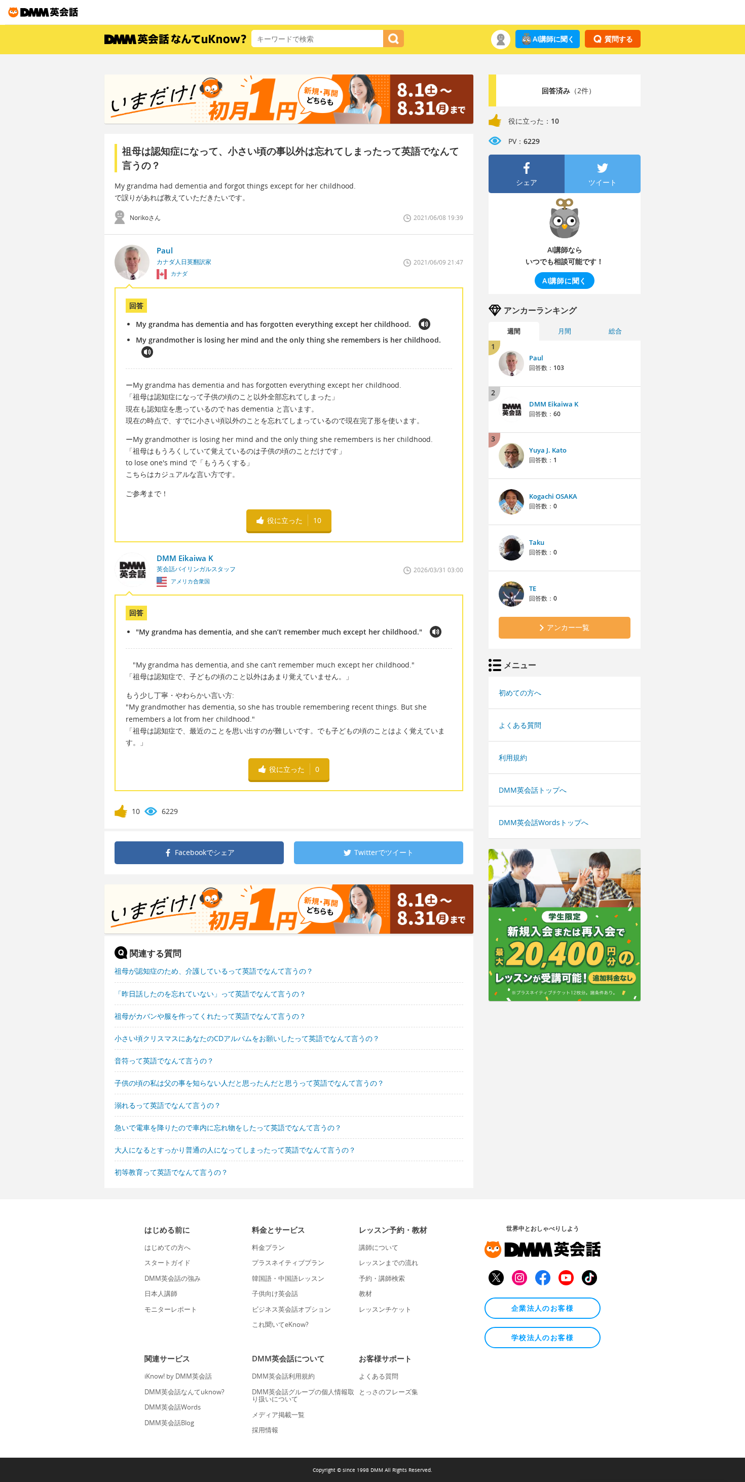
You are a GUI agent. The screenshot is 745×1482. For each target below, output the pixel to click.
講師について (378, 1247)
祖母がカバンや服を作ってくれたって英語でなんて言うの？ (210, 1016)
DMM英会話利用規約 (283, 1376)
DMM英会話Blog (169, 1422)
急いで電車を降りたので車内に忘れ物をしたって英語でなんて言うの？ (228, 1127)
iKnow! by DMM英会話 (178, 1376)
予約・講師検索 (382, 1278)
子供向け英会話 (275, 1293)
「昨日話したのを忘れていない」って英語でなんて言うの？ (210, 993)
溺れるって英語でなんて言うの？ (168, 1105)
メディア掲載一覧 (278, 1414)
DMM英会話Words (172, 1407)
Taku (536, 542)
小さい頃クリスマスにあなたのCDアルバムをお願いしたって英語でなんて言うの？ (247, 1038)
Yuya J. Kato (548, 450)
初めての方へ (520, 692)
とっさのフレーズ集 (388, 1391)
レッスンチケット (385, 1309)
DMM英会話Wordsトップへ (543, 822)
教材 (365, 1293)
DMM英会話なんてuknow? (184, 1391)
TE (532, 588)
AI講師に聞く (554, 39)
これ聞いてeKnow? (280, 1324)
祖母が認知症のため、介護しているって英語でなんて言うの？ (214, 971)
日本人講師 (160, 1293)
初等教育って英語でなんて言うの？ (171, 1172)
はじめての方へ (167, 1247)
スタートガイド (167, 1262)
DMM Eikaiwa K (553, 404)
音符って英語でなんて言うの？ (164, 1060)
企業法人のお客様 (542, 1308)
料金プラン (268, 1247)
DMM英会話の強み (172, 1278)
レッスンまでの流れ (388, 1262)
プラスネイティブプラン (288, 1262)
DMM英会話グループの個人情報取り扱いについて (303, 1395)
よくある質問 (520, 725)
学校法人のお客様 (542, 1337)
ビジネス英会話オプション (291, 1309)
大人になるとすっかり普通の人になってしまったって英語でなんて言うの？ (235, 1150)
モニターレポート (170, 1309)
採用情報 (265, 1429)
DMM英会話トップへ (533, 790)
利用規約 (513, 757)
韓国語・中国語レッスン (288, 1278)
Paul (536, 357)
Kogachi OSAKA (553, 496)
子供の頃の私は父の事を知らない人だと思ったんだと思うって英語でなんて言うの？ (249, 1083)
